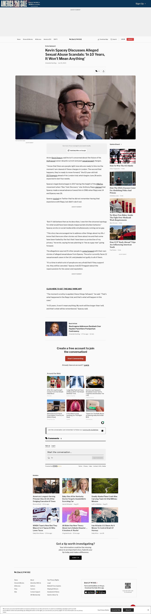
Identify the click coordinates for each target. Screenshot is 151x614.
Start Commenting (75, 359)
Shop (15, 589)
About (32, 580)
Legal (49, 583)
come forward (88, 251)
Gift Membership (35, 595)
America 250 (47, 39)
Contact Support (35, 592)
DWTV (55, 39)
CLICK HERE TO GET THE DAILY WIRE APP (64, 289)
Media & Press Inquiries (54, 586)
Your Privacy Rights (53, 580)
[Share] (103, 71)
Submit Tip (75, 557)
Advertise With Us (35, 583)
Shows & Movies (28, 39)
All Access (38, 39)
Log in (86, 365)
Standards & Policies (53, 592)
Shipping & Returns (52, 589)
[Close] (148, 610)
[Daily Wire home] (75, 39)
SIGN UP (130, 39)
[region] (75, 610)
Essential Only (116, 610)
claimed (98, 187)
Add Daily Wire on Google (78, 150)
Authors (32, 586)
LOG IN (123, 39)
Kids (15, 592)
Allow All (128, 610)
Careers (32, 589)
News (19, 39)
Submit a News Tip (52, 595)
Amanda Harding (50, 63)
